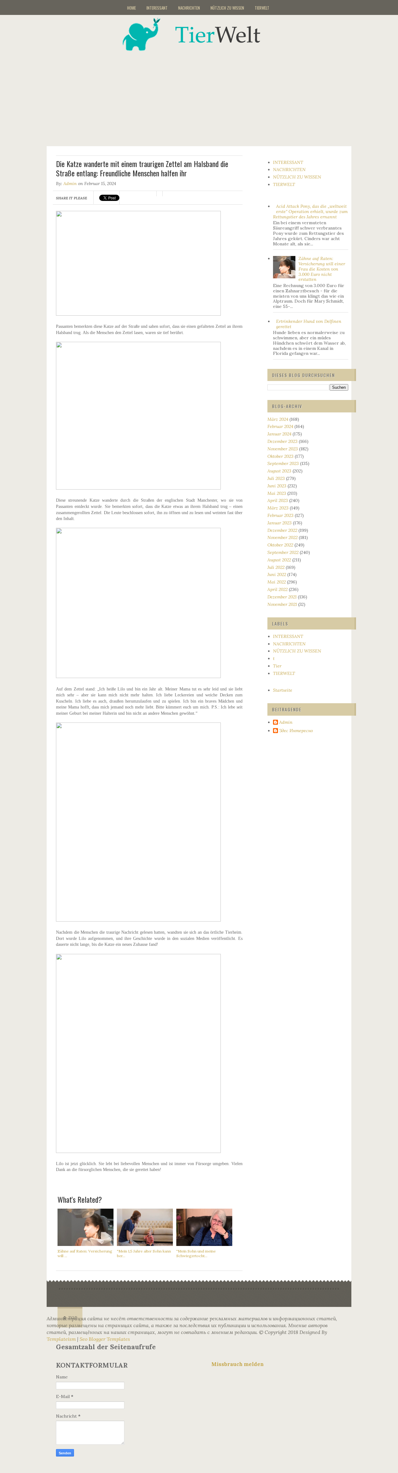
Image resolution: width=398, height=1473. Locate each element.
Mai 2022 (276, 582)
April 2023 (277, 500)
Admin (70, 183)
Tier (277, 666)
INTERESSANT (157, 8)
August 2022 (279, 560)
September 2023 (283, 463)
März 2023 (278, 508)
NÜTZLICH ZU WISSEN (227, 8)
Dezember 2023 (282, 441)
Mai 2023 (276, 493)
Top (72, 1318)
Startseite (282, 690)
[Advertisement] (207, 94)
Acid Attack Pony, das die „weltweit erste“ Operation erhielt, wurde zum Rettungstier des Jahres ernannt (310, 211)
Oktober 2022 (280, 545)
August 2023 (279, 471)
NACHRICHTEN (189, 8)
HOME (131, 8)
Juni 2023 (276, 486)
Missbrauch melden (237, 1364)
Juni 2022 (276, 574)
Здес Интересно (296, 730)
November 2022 (282, 537)
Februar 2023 (280, 515)
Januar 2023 (279, 523)
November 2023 (282, 449)
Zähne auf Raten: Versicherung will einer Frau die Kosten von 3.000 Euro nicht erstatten (321, 269)
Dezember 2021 (282, 597)
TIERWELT (262, 8)
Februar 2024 (280, 426)
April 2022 (277, 589)
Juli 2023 (276, 478)
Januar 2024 (279, 434)
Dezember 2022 (282, 530)
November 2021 (282, 604)
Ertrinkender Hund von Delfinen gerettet (308, 323)
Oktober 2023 (280, 456)
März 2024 (277, 419)
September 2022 (282, 552)
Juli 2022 (276, 567)
